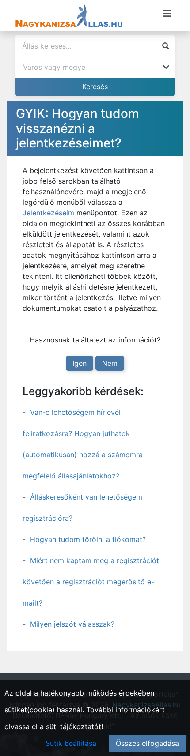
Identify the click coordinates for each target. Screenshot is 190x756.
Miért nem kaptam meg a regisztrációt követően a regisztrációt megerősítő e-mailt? (91, 581)
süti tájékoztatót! (74, 726)
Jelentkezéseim (49, 212)
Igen (79, 363)
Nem (110, 363)
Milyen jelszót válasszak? (72, 624)
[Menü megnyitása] (167, 13)
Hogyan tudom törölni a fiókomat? (88, 539)
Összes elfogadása (147, 743)
